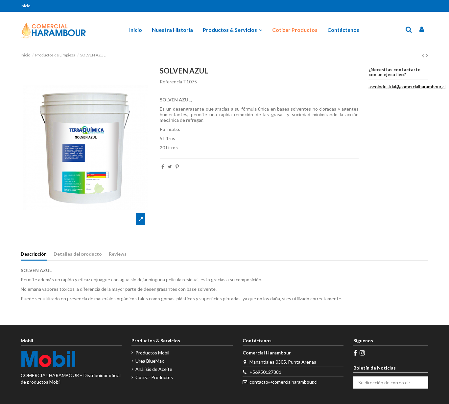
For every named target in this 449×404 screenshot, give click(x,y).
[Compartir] (162, 166)
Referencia (171, 81)
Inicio (25, 5)
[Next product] (427, 55)
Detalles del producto (78, 254)
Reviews (118, 254)
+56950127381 (265, 372)
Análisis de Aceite (153, 369)
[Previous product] (424, 55)
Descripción (34, 254)
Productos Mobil (152, 352)
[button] (232, 30)
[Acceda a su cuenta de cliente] (421, 29)
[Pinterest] (177, 166)
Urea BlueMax (149, 361)
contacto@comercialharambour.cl (283, 382)
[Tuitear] (170, 166)
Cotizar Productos (154, 377)
